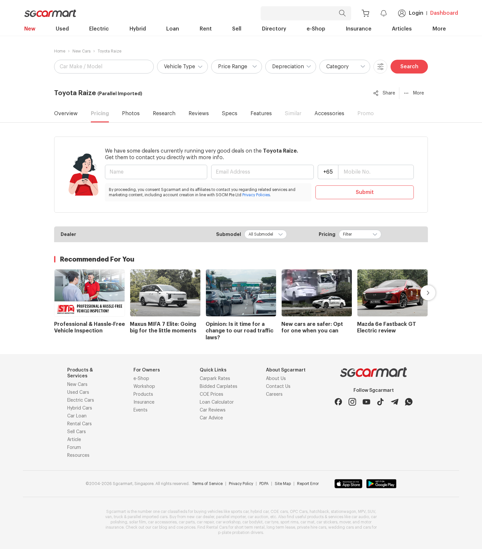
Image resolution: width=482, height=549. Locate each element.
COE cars (279, 512)
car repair (205, 522)
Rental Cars (79, 424)
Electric (99, 29)
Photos (131, 113)
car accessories (162, 522)
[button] (182, 67)
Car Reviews (213, 410)
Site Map (283, 484)
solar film (137, 522)
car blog (159, 527)
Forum (74, 447)
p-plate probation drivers (240, 533)
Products (143, 394)
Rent (206, 29)
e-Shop (316, 29)
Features (261, 113)
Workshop (144, 386)
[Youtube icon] (366, 402)
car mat (307, 522)
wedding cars (341, 527)
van (108, 517)
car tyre (271, 522)
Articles (402, 29)
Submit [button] (365, 192)
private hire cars (311, 527)
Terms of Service (207, 484)
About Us (276, 378)
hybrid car (260, 512)
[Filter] (380, 67)
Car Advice (211, 418)
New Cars (81, 51)
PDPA (264, 484)
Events (140, 410)
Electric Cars (80, 400)
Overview (66, 113)
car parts (187, 522)
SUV (371, 512)
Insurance (359, 29)
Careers (274, 394)
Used (62, 29)
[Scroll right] (420, 292)
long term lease (281, 527)
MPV (362, 512)
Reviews (199, 113)
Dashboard (444, 13)
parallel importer (231, 517)
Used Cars (78, 392)
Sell (236, 29)
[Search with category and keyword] (342, 13)
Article (74, 439)
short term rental (249, 527)
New (29, 29)
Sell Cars (76, 432)
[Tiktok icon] (380, 402)
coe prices (185, 527)
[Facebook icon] (338, 402)
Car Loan (77, 416)
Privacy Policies (256, 195)
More (439, 29)
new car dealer (200, 517)
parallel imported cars (148, 517)
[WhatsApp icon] (408, 402)
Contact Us (278, 386)
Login (416, 13)
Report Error (308, 484)
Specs (229, 113)
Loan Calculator (217, 402)
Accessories (329, 113)
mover (345, 522)
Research (164, 113)
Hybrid (138, 29)
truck (118, 517)
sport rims (289, 522)
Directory (274, 29)
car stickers (326, 522)
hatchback (319, 512)
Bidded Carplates (218, 386)
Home (59, 51)
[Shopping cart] (365, 13)
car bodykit (252, 522)
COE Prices (211, 394)
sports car (240, 512)
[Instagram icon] (352, 402)
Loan (172, 29)
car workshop (228, 522)
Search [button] (409, 66)
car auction (258, 517)
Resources (78, 455)
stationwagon (343, 512)
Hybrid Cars (79, 408)
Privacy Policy (241, 484)
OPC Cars (299, 512)
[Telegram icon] (394, 402)
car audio (360, 517)
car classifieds (174, 512)
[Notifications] (384, 13)
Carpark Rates (215, 378)
